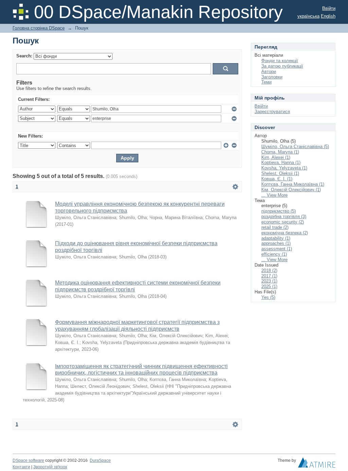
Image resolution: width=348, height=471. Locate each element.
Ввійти (328, 8)
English (328, 16)
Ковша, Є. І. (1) (276, 178)
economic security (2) (282, 221)
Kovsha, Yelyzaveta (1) (284, 167)
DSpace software (28, 460)
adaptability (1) (275, 238)
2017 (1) (269, 275)
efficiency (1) (274, 254)
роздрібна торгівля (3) (283, 216)
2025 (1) (269, 286)
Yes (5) (268, 297)
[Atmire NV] (316, 464)
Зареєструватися (272, 111)
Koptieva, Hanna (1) (280, 162)
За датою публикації (282, 66)
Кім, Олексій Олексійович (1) (291, 189)
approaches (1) (276, 243)
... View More (274, 195)
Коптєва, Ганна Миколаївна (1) (292, 184)
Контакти (21, 467)
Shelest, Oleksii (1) (280, 173)
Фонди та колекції (279, 60)
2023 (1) (269, 281)
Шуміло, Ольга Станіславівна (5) (295, 146)
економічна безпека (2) (284, 232)
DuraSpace (100, 460)
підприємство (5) (278, 211)
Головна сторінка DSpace (39, 28)
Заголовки (271, 76)
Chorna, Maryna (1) (280, 152)
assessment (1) (276, 248)
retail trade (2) (275, 227)
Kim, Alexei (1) (275, 157)
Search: (24, 55)
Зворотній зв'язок (50, 467)
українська (308, 16)
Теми (266, 82)
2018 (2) (269, 270)
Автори (268, 71)
